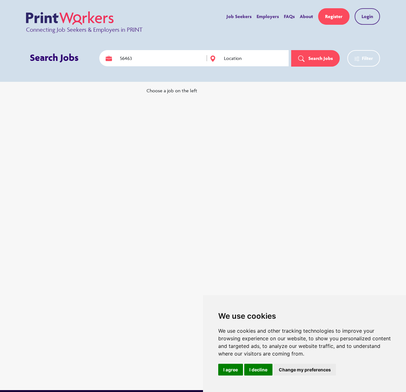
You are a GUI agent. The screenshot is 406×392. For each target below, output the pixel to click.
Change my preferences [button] (305, 369)
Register (334, 16)
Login (367, 16)
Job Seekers (239, 16)
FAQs (289, 16)
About (306, 16)
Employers (268, 16)
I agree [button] (230, 369)
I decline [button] (258, 369)
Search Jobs (320, 58)
